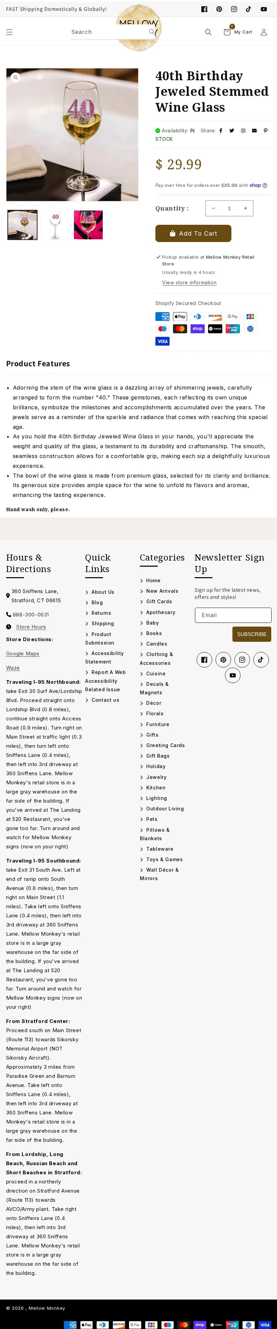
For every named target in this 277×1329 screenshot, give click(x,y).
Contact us (104, 700)
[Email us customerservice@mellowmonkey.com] (254, 130)
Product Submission (100, 638)
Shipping (102, 623)
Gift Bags (157, 756)
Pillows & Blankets (155, 834)
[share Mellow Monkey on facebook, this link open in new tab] (221, 130)
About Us (102, 592)
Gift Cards (158, 601)
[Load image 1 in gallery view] (22, 225)
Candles (156, 644)
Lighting (156, 798)
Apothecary (160, 612)
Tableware (159, 849)
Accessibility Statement (104, 657)
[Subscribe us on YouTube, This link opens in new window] (232, 675)
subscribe (252, 634)
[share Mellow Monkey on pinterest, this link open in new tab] (266, 130)
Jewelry (156, 777)
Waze (13, 667)
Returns (100, 613)
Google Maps (23, 653)
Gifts (151, 735)
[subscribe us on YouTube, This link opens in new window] (263, 9)
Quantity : (171, 208)
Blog (96, 602)
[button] (9, 32)
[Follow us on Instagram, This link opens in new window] (234, 9)
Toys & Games (164, 859)
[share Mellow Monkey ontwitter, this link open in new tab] (231, 130)
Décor (153, 703)
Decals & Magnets (154, 688)
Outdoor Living (164, 808)
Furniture (157, 724)
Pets (151, 819)
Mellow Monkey (47, 1308)
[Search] (152, 31)
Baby (152, 623)
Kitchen (155, 787)
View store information (189, 282)
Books (153, 633)
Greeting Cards (165, 745)
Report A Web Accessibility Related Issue (105, 680)
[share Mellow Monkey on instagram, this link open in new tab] (243, 130)
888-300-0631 (31, 614)
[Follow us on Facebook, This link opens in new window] (204, 9)
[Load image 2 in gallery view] (55, 225)
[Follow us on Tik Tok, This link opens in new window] (249, 9)
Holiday (155, 766)
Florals (154, 713)
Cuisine (155, 673)
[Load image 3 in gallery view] (88, 225)
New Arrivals (161, 591)
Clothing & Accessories (156, 658)
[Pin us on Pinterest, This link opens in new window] (219, 9)
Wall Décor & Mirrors (159, 874)
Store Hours (31, 627)
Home (153, 580)
